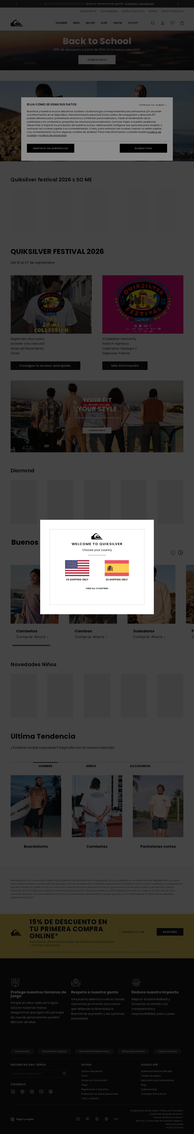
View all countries (97, 588)
